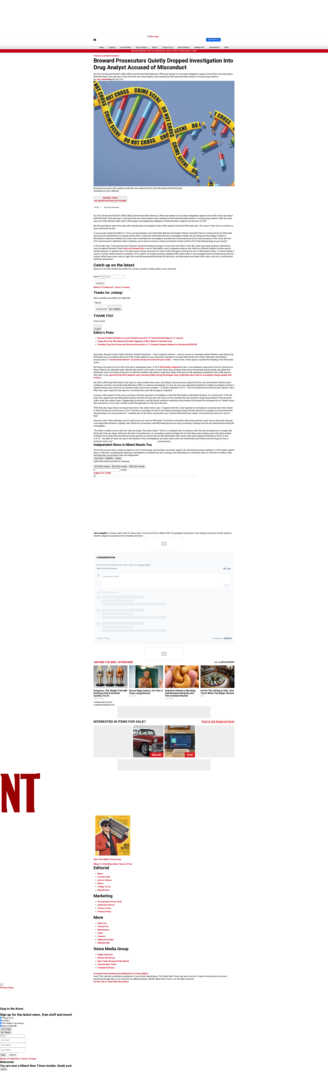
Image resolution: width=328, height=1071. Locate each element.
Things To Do (167, 47)
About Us (102, 923)
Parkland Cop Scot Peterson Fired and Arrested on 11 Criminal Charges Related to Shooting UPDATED (147, 344)
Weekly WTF (199, 47)
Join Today (6, 1029)
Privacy (126, 287)
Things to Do (8, 1018)
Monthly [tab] (109, 458)
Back (3, 1055)
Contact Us (103, 926)
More (226, 47)
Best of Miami (183, 47)
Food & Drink (125, 47)
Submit (13, 1055)
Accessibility (121, 973)
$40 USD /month (136, 466)
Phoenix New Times (107, 964)
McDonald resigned (169, 367)
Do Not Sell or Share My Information (111, 981)
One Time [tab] (99, 458)
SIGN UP (100, 283)
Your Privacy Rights (138, 973)
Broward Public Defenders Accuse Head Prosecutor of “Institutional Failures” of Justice (140, 338)
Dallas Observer (105, 954)
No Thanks (6, 1032)
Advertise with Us (106, 905)
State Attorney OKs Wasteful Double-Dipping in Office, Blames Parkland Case (135, 341)
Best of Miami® (9, 1026)
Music (154, 47)
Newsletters (214, 47)
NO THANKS (115, 309)
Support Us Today (102, 473)
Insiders (6, 1020)
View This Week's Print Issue (107, 859)
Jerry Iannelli (102, 79)
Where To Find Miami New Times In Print (113, 864)
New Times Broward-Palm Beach (113, 961)
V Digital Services (106, 967)
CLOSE (98, 329)
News (101, 47)
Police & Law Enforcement (106, 56)
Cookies (111, 973)
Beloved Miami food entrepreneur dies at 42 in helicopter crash (164, 51)
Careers (101, 936)
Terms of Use (104, 908)
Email (97, 276)
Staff (100, 933)
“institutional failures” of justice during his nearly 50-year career (140, 359)
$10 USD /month (102, 466)
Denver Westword (106, 958)
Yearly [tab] (118, 458)
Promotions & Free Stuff (110, 901)
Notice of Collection (103, 287)
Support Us (213, 40)
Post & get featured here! (218, 721)
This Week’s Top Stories (13, 1023)
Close (3, 1069)
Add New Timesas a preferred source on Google (110, 199)
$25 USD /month (119, 466)
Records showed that (133, 248)
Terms (118, 287)
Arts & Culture (141, 47)
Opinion (112, 47)
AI (128, 973)
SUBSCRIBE (101, 309)
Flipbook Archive (106, 939)
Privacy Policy (104, 911)
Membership (104, 943)
